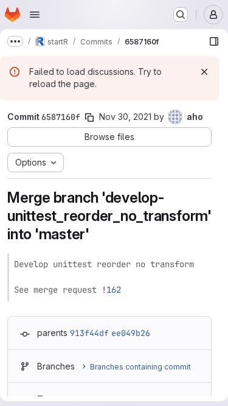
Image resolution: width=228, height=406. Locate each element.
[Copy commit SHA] (89, 117)
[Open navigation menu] (34, 14)
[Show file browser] (214, 41)
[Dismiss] (204, 72)
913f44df (89, 332)
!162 (111, 289)
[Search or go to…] (180, 14)
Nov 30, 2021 (125, 116)
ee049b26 (130, 332)
